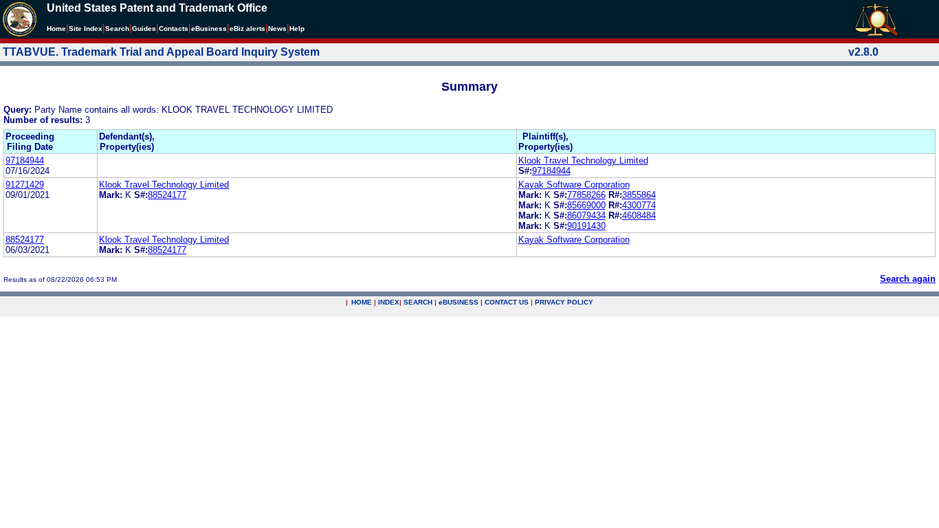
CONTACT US (507, 302)
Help (297, 28)
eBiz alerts (247, 28)
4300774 (639, 205)
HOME (361, 302)
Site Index (85, 28)
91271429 (24, 184)
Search (117, 28)
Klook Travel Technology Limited (583, 160)
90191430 (586, 226)
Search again (908, 279)
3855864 (639, 195)
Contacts (173, 28)
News (277, 28)
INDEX (388, 302)
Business (209, 28)
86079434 (586, 215)
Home (56, 28)
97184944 (24, 160)
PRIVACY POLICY (564, 302)
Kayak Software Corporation (574, 184)
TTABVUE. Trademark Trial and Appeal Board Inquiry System (161, 52)
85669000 (586, 205)
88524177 (167, 195)
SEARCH (418, 302)
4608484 (639, 215)
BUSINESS (458, 302)
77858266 (586, 195)
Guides (144, 28)
